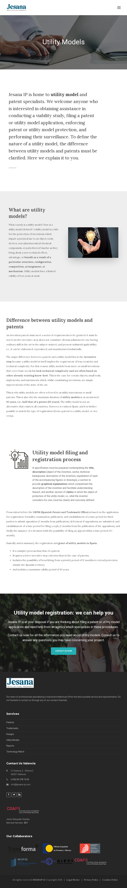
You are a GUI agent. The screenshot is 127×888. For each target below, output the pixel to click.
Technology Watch (15, 751)
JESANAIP (38, 879)
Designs (10, 734)
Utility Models (12, 740)
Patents (10, 722)
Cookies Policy (110, 879)
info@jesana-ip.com (21, 784)
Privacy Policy (91, 879)
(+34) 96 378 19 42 (20, 779)
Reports (10, 746)
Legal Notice (73, 879)
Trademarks (12, 728)
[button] (119, 7)
